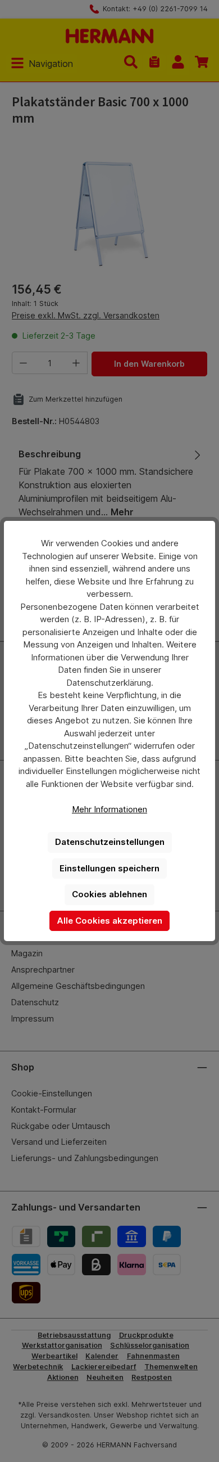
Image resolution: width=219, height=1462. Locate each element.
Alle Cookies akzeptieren (109, 920)
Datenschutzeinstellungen (110, 841)
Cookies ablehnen (109, 894)
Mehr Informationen (109, 809)
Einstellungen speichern (109, 868)
